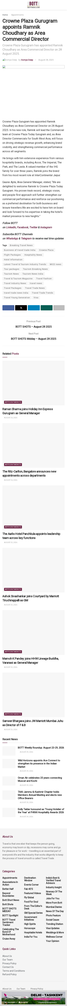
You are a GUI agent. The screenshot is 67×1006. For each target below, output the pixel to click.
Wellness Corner (54, 936)
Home (5, 15)
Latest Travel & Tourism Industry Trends (25, 264)
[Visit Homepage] (33, 5)
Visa (36, 297)
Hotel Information (13, 259)
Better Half (8, 889)
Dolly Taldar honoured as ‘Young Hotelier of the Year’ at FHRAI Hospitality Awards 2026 (41, 811)
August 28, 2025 (46, 60)
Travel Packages (12, 288)
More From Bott (54, 902)
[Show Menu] (3, 5)
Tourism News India (33, 274)
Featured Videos (32, 893)
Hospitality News (33, 255)
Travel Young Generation (17, 297)
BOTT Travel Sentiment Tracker (8, 922)
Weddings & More (55, 932)
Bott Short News (10, 900)
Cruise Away (8, 938)
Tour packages (11, 269)
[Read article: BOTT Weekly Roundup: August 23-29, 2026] (8, 751)
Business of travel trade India (19, 250)
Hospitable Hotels (33, 932)
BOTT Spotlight (10, 915)
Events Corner (31, 884)
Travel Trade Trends (42, 293)
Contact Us (8, 967)
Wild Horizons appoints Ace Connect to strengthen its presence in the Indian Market (39, 763)
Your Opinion (52, 941)
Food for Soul (31, 901)
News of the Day (55, 911)
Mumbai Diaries (54, 907)
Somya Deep (27, 60)
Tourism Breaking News (35, 269)
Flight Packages (12, 255)
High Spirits (30, 924)
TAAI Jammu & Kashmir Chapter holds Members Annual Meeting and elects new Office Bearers (40, 795)
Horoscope (29, 928)
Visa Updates (53, 928)
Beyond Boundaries (8, 894)
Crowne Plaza (46, 250)
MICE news (55, 264)
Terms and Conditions (13, 970)
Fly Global (29, 897)
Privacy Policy (9, 963)
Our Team (7, 959)
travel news (36, 283)
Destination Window (30, 879)
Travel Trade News (35, 288)
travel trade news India (16, 293)
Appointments (17, 15)
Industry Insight (54, 887)
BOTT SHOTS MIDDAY (9, 910)
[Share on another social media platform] (59, 307)
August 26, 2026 (10, 418)
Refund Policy (9, 974)
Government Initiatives (30, 918)
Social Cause (52, 919)
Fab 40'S (28, 889)
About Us (7, 956)
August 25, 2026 (10, 542)
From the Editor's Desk (33, 907)
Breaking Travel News (21, 245)
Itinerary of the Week (54, 892)
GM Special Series (33, 913)
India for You (30, 936)
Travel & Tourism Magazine (18, 278)
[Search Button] (63, 5)
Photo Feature (53, 915)
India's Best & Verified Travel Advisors (53, 880)
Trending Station (54, 924)
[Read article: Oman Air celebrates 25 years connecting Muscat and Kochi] (8, 781)
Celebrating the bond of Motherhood (10, 932)
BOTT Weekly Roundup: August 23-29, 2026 (41, 747)
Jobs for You (52, 898)
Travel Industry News (15, 283)
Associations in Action (10, 883)
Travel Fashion (44, 278)
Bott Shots (7, 904)
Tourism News (11, 274)
